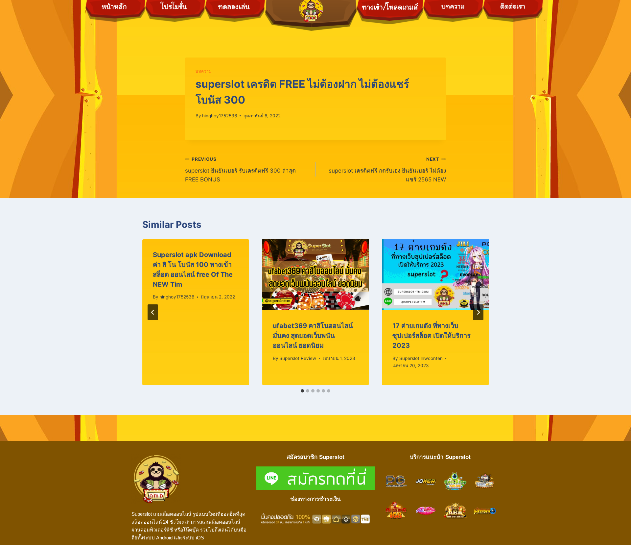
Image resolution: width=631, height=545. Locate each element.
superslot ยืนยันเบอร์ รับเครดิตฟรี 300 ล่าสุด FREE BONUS (240, 169)
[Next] (478, 312)
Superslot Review (297, 358)
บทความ (204, 71)
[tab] (302, 390)
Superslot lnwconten (421, 358)
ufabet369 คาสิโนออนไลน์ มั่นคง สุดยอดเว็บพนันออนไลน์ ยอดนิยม (313, 335)
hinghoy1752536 (219, 115)
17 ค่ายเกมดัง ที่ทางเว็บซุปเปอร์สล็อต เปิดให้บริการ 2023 (431, 335)
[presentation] (315, 274)
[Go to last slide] (153, 312)
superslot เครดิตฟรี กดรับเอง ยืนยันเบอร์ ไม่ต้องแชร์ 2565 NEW (387, 169)
